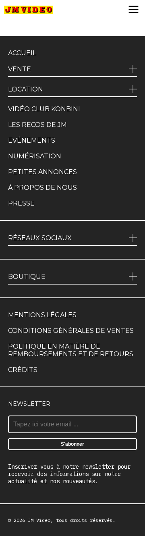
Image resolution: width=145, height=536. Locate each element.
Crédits (22, 370)
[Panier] (104, 10)
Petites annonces (42, 172)
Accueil (22, 53)
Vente (19, 69)
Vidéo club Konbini (44, 109)
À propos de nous (42, 187)
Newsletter (29, 403)
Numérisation (34, 156)
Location (25, 89)
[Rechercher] (87, 10)
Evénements (31, 140)
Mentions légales (42, 315)
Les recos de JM (37, 125)
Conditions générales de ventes (71, 330)
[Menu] (133, 10)
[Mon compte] (117, 10)
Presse (21, 203)
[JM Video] (28, 10)
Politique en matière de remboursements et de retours (70, 350)
